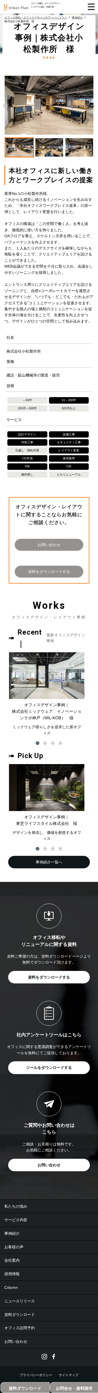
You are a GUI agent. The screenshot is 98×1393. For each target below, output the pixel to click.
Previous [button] (4, 105)
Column (11, 1287)
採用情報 (12, 1274)
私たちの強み (15, 1206)
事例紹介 (12, 1233)
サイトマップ (68, 1375)
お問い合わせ (49, 545)
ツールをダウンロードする (49, 1067)
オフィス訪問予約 (19, 1328)
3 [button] (53, 743)
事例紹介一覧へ (49, 862)
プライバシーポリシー (36, 1375)
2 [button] (45, 743)
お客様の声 (13, 1247)
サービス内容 (15, 1220)
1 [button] (37, 743)
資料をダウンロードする (49, 571)
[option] (49, 105)
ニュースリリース (19, 1301)
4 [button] (60, 743)
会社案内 (12, 1260)
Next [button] (93, 105)
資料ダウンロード (19, 1314)
